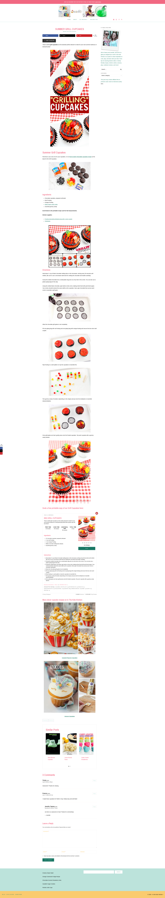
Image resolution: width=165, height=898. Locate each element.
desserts (51, 720)
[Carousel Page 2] (70, 766)
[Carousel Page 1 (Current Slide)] (69, 766)
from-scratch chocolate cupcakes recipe (80, 156)
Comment (46, 831)
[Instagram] (116, 19)
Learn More (98, 2)
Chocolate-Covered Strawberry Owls (51, 880)
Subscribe (18, 894)
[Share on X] (1, 450)
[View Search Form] (122, 19)
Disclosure (10, 894)
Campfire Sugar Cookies (48, 884)
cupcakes (45, 720)
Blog (3, 894)
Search (119, 871)
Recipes (74, 31)
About (75, 19)
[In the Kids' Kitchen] (82, 11)
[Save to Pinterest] (1, 453)
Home (69, 19)
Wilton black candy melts (51, 204)
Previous (47, 749)
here (102, 83)
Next (92, 749)
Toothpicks (47, 221)
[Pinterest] (114, 19)
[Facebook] (119, 19)
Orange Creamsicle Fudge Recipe (51, 876)
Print (86, 548)
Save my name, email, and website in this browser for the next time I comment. (61, 855)
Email (63, 851)
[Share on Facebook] (1, 448)
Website (82, 851)
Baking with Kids (67, 31)
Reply (94, 780)
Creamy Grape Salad (47, 873)
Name (45, 851)
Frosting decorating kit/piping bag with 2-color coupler (58, 219)
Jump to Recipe (49, 40)
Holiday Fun (94, 19)
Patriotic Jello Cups (47, 887)
